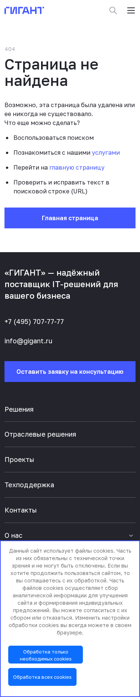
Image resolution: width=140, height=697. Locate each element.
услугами (106, 152)
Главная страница (70, 218)
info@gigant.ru (28, 341)
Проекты (19, 459)
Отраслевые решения (40, 434)
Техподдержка (29, 485)
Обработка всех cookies (42, 677)
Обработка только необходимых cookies (46, 655)
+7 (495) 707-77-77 (34, 321)
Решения (19, 409)
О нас (13, 535)
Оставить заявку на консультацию (70, 371)
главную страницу (77, 167)
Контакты (20, 510)
